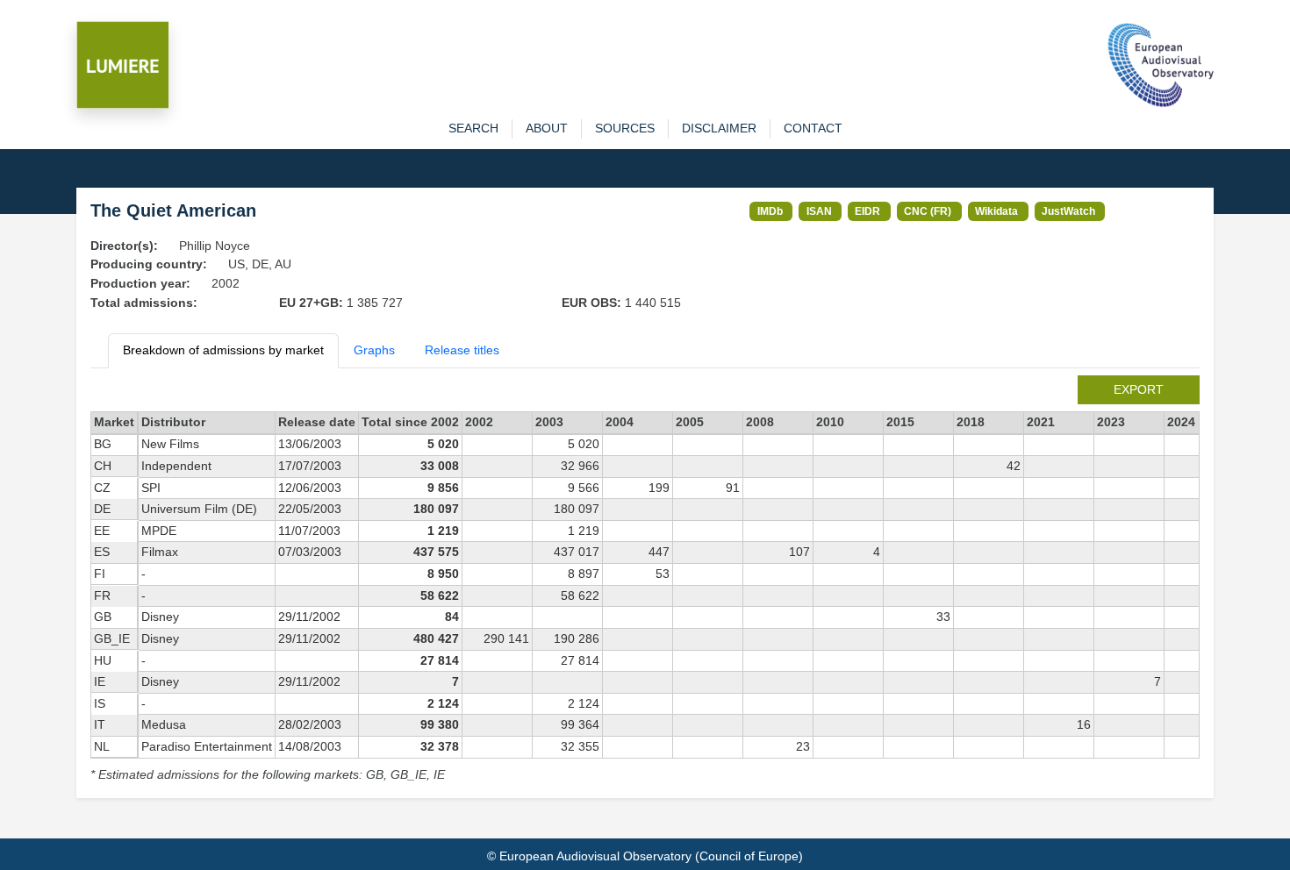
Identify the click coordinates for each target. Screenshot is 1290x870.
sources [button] (625, 128)
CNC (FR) (927, 211)
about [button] (547, 128)
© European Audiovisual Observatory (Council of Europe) (645, 856)
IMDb (770, 211)
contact (813, 128)
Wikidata (996, 211)
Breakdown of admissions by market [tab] (223, 350)
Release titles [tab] (462, 350)
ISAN (819, 211)
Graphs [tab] (374, 350)
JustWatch (1068, 211)
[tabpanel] (645, 580)
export (1139, 389)
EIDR (867, 211)
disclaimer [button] (719, 128)
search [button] (473, 128)
